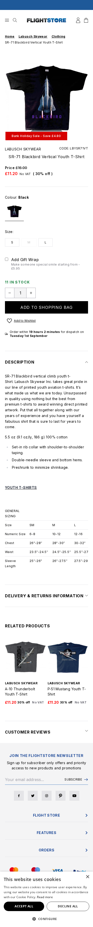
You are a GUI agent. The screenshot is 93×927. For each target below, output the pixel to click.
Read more (45, 897)
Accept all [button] (24, 906)
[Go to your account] (78, 20)
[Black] (14, 213)
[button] (46, 918)
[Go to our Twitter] (33, 796)
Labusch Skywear (23, 149)
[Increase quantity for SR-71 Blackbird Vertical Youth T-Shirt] (31, 293)
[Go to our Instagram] (47, 796)
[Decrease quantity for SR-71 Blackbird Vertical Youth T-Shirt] (9, 293)
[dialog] (46, 899)
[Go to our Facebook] (19, 796)
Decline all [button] (68, 906)
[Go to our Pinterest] (60, 796)
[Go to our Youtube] (74, 796)
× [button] (87, 877)
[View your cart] (86, 20)
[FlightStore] (46, 20)
